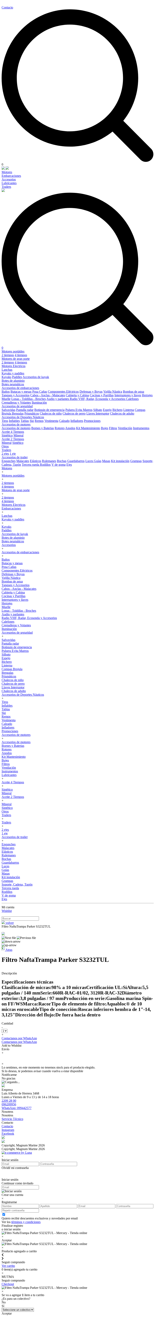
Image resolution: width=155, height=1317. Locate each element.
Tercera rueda (31, 464)
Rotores (60, 428)
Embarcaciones (11, 175)
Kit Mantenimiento (88, 428)
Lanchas (7, 369)
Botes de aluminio (13, 380)
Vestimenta (51, 421)
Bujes (104, 428)
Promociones (92, 421)
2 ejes (5, 453)
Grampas (136, 461)
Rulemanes (49, 461)
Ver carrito (8, 1266)
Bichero (117, 410)
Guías (97, 461)
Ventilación (125, 428)
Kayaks (6, 377)
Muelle (6, 399)
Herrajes (147, 395)
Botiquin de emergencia (49, 410)
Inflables (14, 421)
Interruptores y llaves (127, 395)
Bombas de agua (133, 391)
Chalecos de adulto (122, 413)
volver (9, 923)
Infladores (76, 421)
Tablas (25, 421)
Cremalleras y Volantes (16, 402)
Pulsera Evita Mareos (78, 410)
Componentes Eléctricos (63, 391)
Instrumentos (141, 428)
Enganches (9, 461)
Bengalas (18, 413)
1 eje (13, 453)
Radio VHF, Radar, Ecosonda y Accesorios (98, 399)
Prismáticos (31, 413)
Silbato (97, 410)
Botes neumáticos (13, 384)
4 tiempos (21, 355)
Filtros (113, 428)
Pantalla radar (25, 410)
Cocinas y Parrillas (102, 395)
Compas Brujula (12, 669)
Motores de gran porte (16, 358)
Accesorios (9, 179)
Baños (6, 391)
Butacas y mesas (20, 391)
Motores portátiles (13, 351)
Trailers (6, 186)
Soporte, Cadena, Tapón (17, 884)
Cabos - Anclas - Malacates (47, 395)
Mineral (18, 435)
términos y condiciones (26, 1222)
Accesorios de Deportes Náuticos (23, 417)
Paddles (17, 377)
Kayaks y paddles (13, 373)
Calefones (132, 399)
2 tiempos (8, 355)
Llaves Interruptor (97, 413)
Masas (106, 461)
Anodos (70, 428)
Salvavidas (8, 410)
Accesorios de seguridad (17, 406)
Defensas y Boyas (91, 391)
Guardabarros (76, 461)
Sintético (7, 435)
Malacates (22, 461)
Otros (5, 446)
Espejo (107, 410)
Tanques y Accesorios (15, 395)
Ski (32, 421)
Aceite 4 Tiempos (13, 431)
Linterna (128, 410)
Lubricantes (9, 183)
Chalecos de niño (51, 413)
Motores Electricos (13, 366)
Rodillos (45, 464)
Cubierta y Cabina (77, 395)
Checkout (8, 1284)
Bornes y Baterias (42, 428)
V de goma (58, 464)
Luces (89, 461)
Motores (7, 172)
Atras (8, 949)
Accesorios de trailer (15, 457)
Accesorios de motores (16, 424)
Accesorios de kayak (36, 377)
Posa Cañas (39, 391)
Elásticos (35, 461)
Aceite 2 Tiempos (13, 439)
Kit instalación (120, 461)
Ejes (69, 464)
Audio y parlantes (58, 399)
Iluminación (39, 402)
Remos (39, 421)
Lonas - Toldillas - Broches (28, 399)
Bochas (61, 461)
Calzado (64, 421)
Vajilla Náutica (112, 391)
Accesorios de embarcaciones (20, 388)
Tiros (5, 421)
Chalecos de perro (74, 413)
